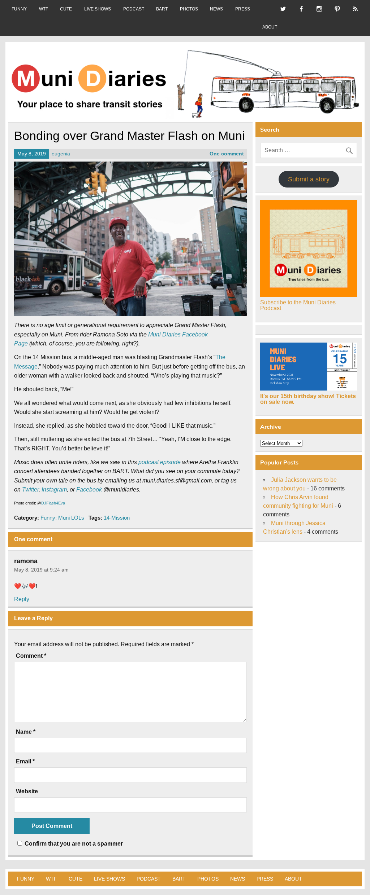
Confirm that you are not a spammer (73, 844)
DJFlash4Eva (53, 503)
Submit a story (309, 179)
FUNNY (19, 9)
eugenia (61, 153)
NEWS (216, 9)
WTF (43, 9)
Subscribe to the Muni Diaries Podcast (298, 305)
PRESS (242, 9)
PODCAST (133, 9)
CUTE (66, 9)
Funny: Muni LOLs (62, 518)
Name (25, 732)
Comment (31, 656)
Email (25, 761)
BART (162, 9)
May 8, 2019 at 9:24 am (41, 570)
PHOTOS (189, 9)
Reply (21, 599)
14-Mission (117, 518)
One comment (227, 153)
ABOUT (269, 27)
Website (27, 791)
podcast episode (159, 462)
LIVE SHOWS (97, 9)
